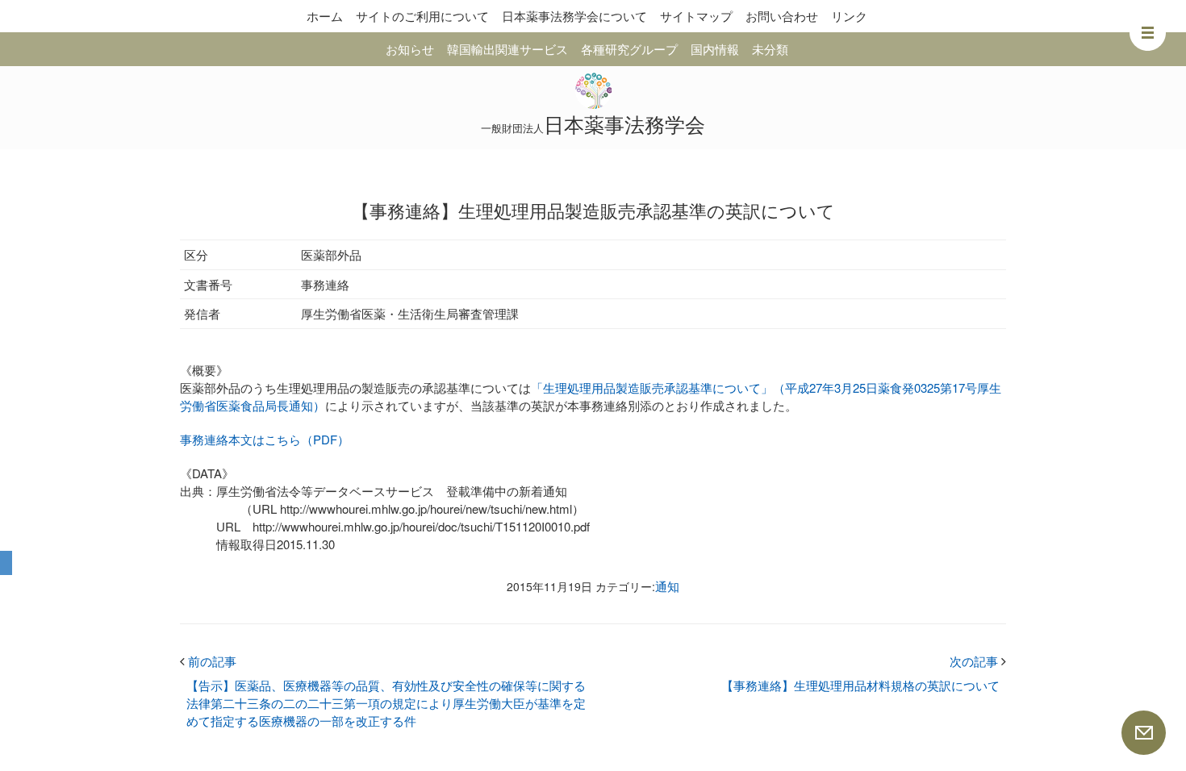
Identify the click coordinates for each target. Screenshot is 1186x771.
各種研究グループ (629, 48)
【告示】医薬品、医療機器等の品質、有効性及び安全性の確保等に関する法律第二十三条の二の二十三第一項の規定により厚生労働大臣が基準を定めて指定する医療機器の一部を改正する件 (386, 703)
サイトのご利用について (422, 15)
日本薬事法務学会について (574, 15)
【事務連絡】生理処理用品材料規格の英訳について (860, 685)
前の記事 (208, 660)
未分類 (770, 48)
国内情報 (715, 48)
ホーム (325, 15)
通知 (667, 585)
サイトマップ (696, 15)
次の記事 (978, 660)
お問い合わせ (781, 15)
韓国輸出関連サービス (507, 48)
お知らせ (410, 48)
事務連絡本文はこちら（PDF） (264, 439)
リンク (849, 15)
